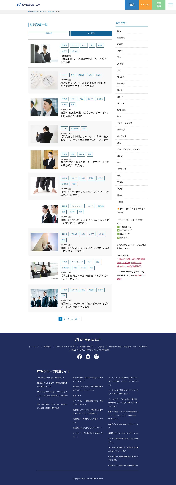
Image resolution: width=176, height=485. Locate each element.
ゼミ (119, 176)
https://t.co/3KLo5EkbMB (129, 259)
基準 (119, 116)
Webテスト (122, 136)
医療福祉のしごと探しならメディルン (87, 428)
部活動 (120, 182)
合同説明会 (122, 110)
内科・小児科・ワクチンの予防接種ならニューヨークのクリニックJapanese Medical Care (123, 415)
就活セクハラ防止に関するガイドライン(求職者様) (90, 350)
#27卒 (133, 263)
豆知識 (120, 44)
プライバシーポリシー (64, 347)
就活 (119, 31)
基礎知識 (121, 38)
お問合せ (100, 347)
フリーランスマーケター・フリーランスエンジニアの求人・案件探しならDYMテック (52, 395)
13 (76, 319)
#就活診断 (126, 263)
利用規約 (47, 347)
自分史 (120, 156)
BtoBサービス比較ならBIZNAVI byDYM (123, 465)
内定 (119, 70)
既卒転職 (159, 4)
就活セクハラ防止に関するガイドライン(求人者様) (128, 347)
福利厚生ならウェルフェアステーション (123, 433)
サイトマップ (34, 347)
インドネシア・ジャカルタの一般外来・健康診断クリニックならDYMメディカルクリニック (123, 402)
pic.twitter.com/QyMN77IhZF (129, 266)
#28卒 (139, 263)
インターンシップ (124, 123)
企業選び (121, 130)
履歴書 (120, 90)
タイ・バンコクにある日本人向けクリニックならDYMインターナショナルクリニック (123, 381)
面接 (119, 57)
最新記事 (48, 33)
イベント (145, 4)
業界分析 (121, 84)
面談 (132, 4)
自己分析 (121, 77)
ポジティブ (122, 169)
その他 (120, 202)
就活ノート (77, 395)
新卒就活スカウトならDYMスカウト (50, 378)
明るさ (120, 195)
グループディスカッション (128, 149)
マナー (120, 51)
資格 (119, 143)
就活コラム (51, 11)
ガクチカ (121, 103)
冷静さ (120, 189)
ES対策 (120, 64)
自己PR (120, 97)
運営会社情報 (85, 347)
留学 (119, 162)
